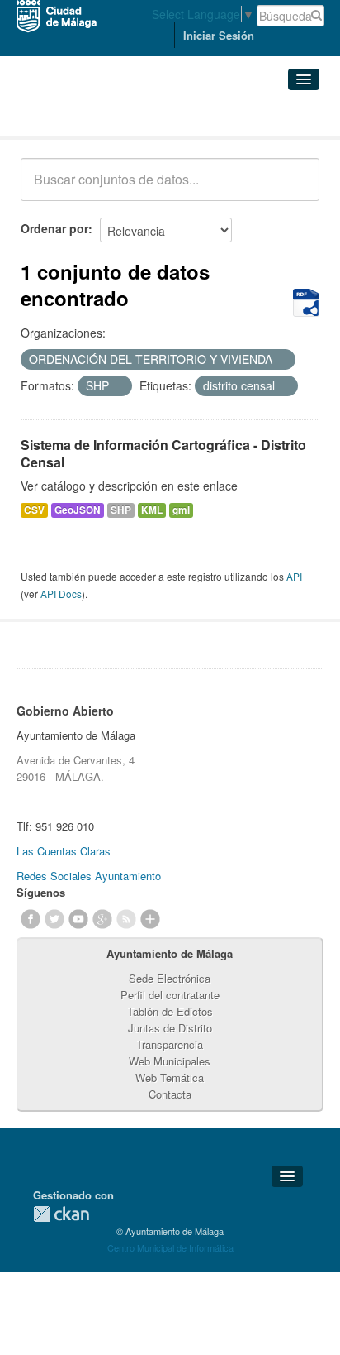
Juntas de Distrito (170, 1028)
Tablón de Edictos (170, 1011)
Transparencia (169, 1044)
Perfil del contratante (170, 995)
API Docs (61, 594)
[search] (295, 188)
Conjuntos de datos (93, 116)
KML (152, 510)
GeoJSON (77, 510)
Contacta (170, 1094)
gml (181, 510)
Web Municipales (169, 1061)
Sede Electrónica (169, 978)
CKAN (61, 1214)
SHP (121, 510)
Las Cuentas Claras (64, 851)
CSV (34, 510)
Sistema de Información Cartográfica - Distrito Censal (163, 453)
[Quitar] (281, 359)
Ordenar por (54, 228)
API (294, 576)
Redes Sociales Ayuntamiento (89, 875)
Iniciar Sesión (218, 35)
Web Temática (169, 1077)
